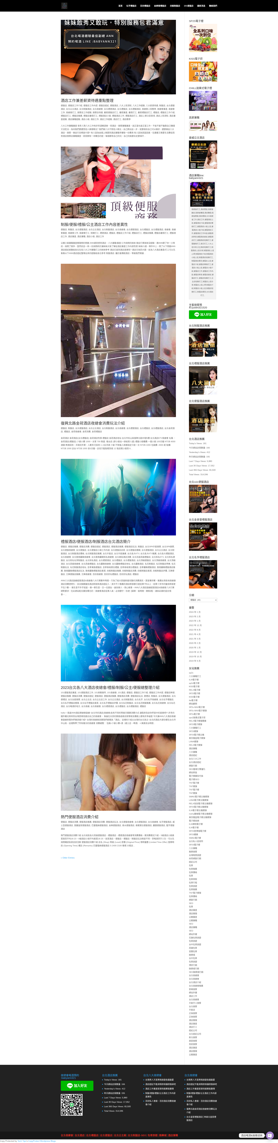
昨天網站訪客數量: (197, 457)
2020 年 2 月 (195, 643)
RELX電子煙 (194, 690)
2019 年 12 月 (195, 652)
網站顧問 (193, 704)
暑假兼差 (123, 112)
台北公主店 (86, 699)
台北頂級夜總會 (159, 560)
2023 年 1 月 (195, 621)
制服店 (162, 105)
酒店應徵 (193, 913)
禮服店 (156, 112)
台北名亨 (139, 699)
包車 (191, 865)
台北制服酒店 (85, 109)
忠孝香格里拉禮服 (111, 567)
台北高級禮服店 (88, 564)
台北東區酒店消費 (123, 557)
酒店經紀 (193, 755)
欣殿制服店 (175, 6)
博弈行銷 (193, 965)
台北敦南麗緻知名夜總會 (103, 557)
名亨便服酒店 (165, 822)
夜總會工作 (73, 233)
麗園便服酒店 (159, 825)
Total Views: (194, 474)
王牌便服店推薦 (73, 574)
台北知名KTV (158, 557)
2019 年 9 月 (195, 661)
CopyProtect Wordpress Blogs (42, 1141)
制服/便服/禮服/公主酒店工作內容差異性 (94, 224)
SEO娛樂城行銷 (196, 972)
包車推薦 (193, 869)
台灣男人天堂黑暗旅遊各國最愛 (159, 1080)
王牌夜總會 (86, 574)
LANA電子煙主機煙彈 (198, 800)
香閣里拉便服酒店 (144, 825)
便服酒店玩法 (131, 546)
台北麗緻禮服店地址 (121, 564)
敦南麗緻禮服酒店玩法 (74, 571)
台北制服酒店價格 (76, 553)
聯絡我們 (213, 6)
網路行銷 (193, 766)
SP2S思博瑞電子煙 (197, 831)
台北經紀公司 (195, 1034)
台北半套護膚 (120, 553)
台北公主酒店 (72, 109)
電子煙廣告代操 (196, 776)
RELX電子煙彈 (195, 745)
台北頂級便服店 (144, 560)
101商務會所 (100, 692)
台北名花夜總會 (159, 703)
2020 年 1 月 (195, 647)
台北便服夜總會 (68, 550)
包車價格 (193, 872)
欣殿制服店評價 (160, 571)
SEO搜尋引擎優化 (197, 769)
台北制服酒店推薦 (93, 553)
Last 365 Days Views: (199, 470)
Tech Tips (22, 1141)
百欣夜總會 (98, 574)
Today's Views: (196, 443)
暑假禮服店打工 (145, 112)
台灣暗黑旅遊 (195, 855)
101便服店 (188, 6)
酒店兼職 (81, 236)
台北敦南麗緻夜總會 (81, 557)
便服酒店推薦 (117, 546)
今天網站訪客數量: (197, 448)
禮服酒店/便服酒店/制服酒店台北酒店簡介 (96, 541)
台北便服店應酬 (133, 550)
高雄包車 (193, 948)
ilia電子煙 (193, 700)
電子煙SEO (194, 779)
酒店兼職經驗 (74, 119)
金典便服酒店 (115, 825)
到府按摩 (193, 1044)
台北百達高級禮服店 (141, 557)
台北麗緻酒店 (137, 564)
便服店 (64, 105)
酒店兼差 (72, 236)
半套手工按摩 (195, 1003)
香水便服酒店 (128, 825)
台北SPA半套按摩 (153, 546)
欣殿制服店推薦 (114, 571)
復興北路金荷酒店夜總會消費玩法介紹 (93, 423)
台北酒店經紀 (195, 762)
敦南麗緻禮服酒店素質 (95, 571)
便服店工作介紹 (75, 105)
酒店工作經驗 (106, 119)
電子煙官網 (194, 821)
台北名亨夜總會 (151, 699)
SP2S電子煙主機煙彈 (198, 807)
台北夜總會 (98, 109)
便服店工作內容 (90, 105)
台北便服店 (81, 550)
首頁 (120, 6)
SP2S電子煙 (194, 693)
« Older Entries (68, 858)
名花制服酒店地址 (78, 567)
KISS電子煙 (194, 686)
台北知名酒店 (91, 560)
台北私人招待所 (196, 841)
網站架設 (193, 772)
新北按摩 (193, 1037)
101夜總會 (112, 692)
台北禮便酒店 (110, 109)
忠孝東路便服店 (94, 567)
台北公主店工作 (100, 699)
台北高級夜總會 (73, 564)
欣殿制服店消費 (129, 571)
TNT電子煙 (194, 783)
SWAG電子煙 (195, 838)
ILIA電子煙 (194, 680)
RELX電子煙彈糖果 (197, 721)
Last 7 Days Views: (198, 461)
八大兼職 (193, 752)
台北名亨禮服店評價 (109, 703)
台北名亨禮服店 (166, 699)
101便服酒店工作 (85, 692)
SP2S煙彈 (193, 731)
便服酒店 (114, 105)
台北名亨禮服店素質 (89, 703)
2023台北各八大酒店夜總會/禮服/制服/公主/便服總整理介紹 (110, 687)
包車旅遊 (193, 886)
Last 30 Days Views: (198, 465)
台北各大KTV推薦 (148, 553)
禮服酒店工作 (118, 116)
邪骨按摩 (193, 989)
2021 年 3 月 (195, 639)
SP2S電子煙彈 (195, 724)
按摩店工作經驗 (84, 112)
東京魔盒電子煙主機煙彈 (200, 817)
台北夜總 (85, 706)
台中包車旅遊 (195, 944)
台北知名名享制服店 (75, 560)
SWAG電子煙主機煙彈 (199, 796)
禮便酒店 (104, 233)
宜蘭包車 (193, 951)
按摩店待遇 (98, 112)
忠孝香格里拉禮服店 (129, 567)
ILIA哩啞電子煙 (196, 824)
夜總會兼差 (162, 109)
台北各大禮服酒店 (166, 553)
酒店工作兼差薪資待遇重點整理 (87, 100)
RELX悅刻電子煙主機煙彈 (200, 803)
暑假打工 (133, 112)
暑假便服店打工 (111, 112)
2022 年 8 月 (195, 630)
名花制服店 (150, 564)
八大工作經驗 (139, 105)
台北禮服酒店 (135, 109)
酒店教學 (126, 119)
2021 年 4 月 (195, 634)
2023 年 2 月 (195, 616)
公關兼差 (193, 917)
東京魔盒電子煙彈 (197, 738)
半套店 (192, 1010)
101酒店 (121, 692)
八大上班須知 (125, 105)
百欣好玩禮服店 (111, 574)
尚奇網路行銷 (195, 858)
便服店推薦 (73, 546)
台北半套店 (108, 553)
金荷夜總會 (76, 431)
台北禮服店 (122, 109)
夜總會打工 (71, 112)
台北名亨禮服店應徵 (70, 703)
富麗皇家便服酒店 (82, 825)
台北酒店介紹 (195, 982)
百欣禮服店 (145, 6)
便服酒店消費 (123, 696)
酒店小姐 (85, 119)
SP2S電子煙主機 (196, 735)
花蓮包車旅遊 (195, 937)
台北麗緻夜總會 (104, 564)
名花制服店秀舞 (163, 564)
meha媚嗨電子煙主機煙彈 (200, 814)
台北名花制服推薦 (142, 703)
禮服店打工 (66, 116)
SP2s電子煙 (194, 714)
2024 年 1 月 (195, 612)
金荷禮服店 (97, 431)
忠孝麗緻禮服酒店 (148, 567)
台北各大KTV (133, 553)
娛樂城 (192, 955)
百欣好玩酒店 (125, 574)
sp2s (191, 673)
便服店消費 (84, 546)
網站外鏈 (193, 934)
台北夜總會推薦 (196, 986)
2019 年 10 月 (195, 656)
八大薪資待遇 (152, 105)
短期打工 (95, 233)
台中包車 (193, 958)
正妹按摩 (193, 1013)
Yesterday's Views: (198, 452)
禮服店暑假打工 (90, 116)
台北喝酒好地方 (73, 706)
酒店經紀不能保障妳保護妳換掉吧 (160, 1084)
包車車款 (193, 879)
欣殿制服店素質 (145, 571)
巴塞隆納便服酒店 (100, 825)
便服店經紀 (104, 105)
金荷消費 (87, 431)
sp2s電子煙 (194, 683)
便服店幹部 (169, 692)
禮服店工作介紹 (167, 112)
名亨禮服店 (131, 6)
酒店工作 (95, 119)
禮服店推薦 (77, 116)
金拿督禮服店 (160, 6)
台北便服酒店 (81, 229)
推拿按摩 (193, 851)
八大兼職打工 (195, 676)
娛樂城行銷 (194, 968)
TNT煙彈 (193, 786)
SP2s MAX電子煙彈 (198, 710)
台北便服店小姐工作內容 (98, 550)
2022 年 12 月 (195, 625)
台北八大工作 (195, 759)
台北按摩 (193, 1006)
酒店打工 (117, 119)
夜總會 (167, 229)
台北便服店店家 (118, 550)
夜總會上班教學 (149, 109)
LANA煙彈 (193, 741)
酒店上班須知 (162, 116)
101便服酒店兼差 (68, 692)
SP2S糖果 (193, 834)
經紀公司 (193, 862)
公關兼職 (193, 920)
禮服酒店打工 (131, 116)
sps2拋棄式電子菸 (197, 717)
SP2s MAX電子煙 (197, 707)
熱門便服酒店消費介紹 (79, 817)
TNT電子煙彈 (195, 893)
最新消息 (201, 6)
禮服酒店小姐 (105, 116)
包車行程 (193, 882)
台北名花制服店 (126, 703)
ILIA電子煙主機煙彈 (198, 810)
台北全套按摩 (74, 699)
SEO (191, 903)
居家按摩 (193, 1041)
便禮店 (147, 696)
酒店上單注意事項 (147, 116)
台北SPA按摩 (168, 546)
